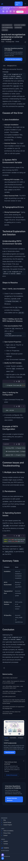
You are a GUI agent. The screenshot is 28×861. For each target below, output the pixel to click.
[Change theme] (17, 381)
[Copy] (14, 381)
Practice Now (18, 3)
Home (2, 41)
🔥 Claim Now (20, 11)
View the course (9, 752)
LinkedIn (5, 841)
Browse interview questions (13, 59)
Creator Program (7, 824)
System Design (7, 822)
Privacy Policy (7, 833)
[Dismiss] (24, 761)
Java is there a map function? (10, 677)
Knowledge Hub (10, 41)
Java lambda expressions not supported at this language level (13, 707)
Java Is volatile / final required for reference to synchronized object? (13, 682)
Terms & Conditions (8, 830)
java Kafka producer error (9, 696)
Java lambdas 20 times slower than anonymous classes (11, 712)
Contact (5, 835)
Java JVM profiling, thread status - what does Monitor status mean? (12, 687)
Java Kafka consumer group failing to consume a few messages (12, 692)
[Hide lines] (19, 381)
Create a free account (11, 775)
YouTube (5, 843)
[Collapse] (21, 381)
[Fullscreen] (24, 381)
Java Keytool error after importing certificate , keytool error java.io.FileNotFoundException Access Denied (13, 701)
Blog (4, 820)
